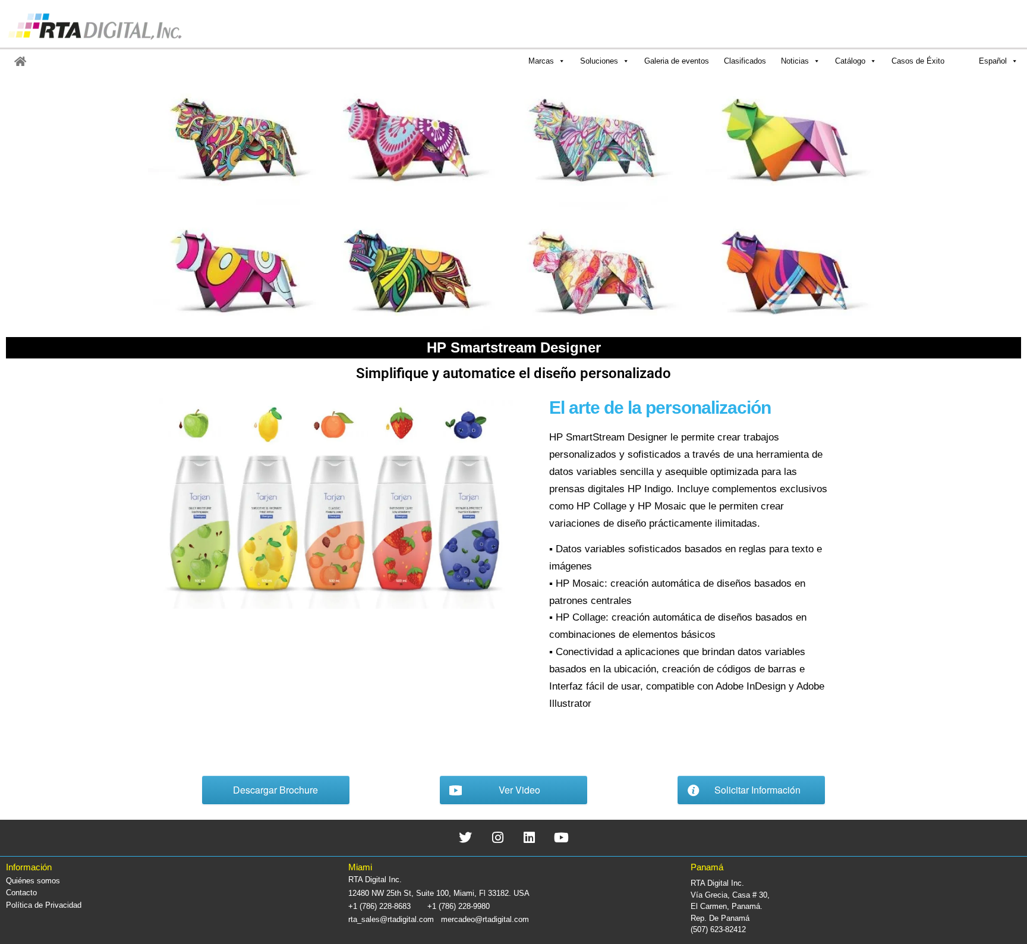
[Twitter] (465, 838)
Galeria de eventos (676, 60)
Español (993, 60)
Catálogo (850, 60)
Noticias (795, 60)
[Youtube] (561, 838)
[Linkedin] (530, 838)
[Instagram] (498, 838)
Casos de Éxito (917, 60)
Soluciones (599, 60)
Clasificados (745, 60)
